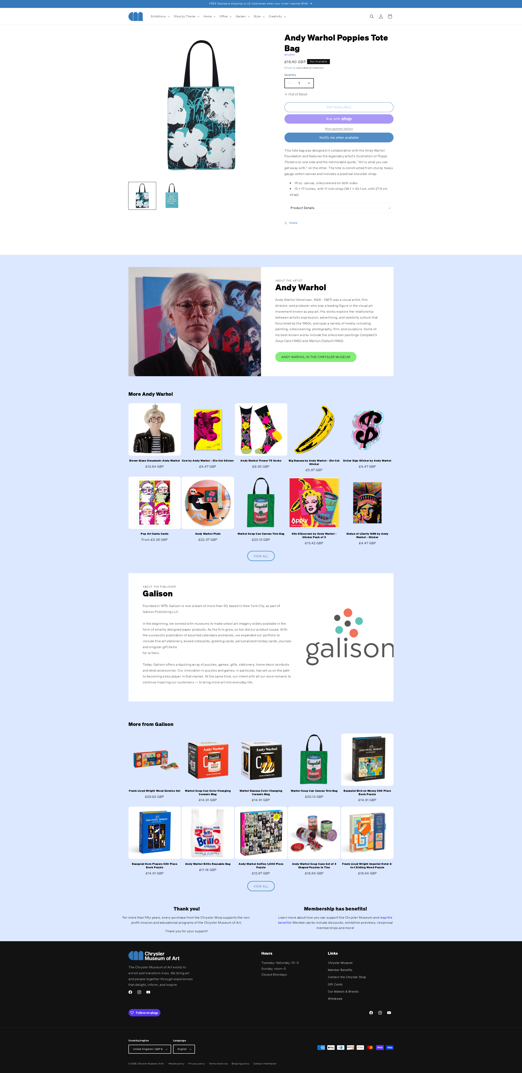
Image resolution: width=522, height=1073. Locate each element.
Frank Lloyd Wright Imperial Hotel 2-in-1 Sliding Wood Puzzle (367, 865)
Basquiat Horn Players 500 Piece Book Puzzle (154, 865)
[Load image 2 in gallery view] (172, 196)
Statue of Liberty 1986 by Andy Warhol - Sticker (367, 535)
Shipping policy (241, 1063)
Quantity (290, 74)
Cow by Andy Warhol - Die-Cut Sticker (208, 460)
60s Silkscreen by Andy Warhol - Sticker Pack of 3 (314, 535)
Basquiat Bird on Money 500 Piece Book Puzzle (367, 792)
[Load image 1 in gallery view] (142, 196)
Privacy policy (196, 1063)
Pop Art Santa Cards (154, 533)
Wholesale (335, 998)
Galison (289, 54)
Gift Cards (335, 984)
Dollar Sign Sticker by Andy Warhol (367, 460)
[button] (160, 16)
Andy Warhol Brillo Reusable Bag (208, 864)
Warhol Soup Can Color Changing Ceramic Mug (208, 792)
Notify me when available (339, 137)
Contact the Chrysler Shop (347, 977)
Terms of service (218, 1063)
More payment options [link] (339, 128)
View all (261, 556)
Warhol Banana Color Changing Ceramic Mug (261, 792)
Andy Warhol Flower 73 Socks (260, 460)
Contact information (265, 1063)
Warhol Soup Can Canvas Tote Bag (261, 533)
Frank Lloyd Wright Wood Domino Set (154, 791)
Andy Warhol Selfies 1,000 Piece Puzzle (261, 865)
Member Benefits (340, 970)
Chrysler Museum (340, 962)
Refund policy (176, 1063)
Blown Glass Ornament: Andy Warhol (154, 460)
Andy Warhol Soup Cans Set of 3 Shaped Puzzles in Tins (314, 865)
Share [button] (293, 222)
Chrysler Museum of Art (151, 1063)
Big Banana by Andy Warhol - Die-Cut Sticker (314, 462)
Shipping (289, 67)
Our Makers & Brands (343, 991)
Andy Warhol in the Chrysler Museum (315, 357)
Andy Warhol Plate (208, 533)
